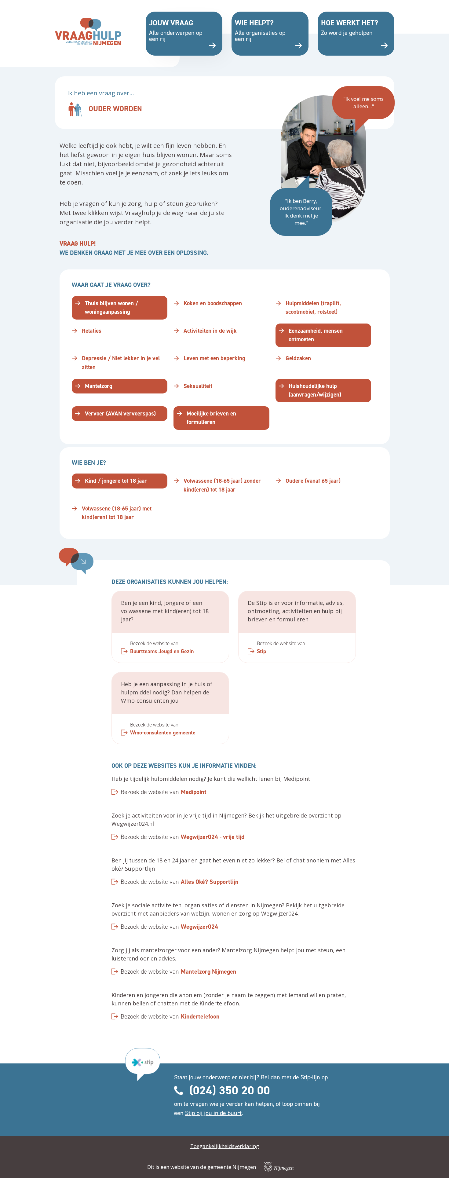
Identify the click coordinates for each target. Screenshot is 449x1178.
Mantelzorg (98, 386)
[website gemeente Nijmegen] (279, 1167)
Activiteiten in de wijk (210, 331)
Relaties (91, 331)
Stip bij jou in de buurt (213, 1113)
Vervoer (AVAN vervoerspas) (120, 413)
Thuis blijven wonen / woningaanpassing (111, 307)
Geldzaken (298, 358)
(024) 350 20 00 (229, 1090)
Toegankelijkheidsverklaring (224, 1146)
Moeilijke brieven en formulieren (211, 418)
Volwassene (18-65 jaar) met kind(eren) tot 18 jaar (116, 513)
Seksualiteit (198, 386)
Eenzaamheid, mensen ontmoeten (316, 335)
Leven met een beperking (214, 358)
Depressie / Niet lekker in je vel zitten (121, 362)
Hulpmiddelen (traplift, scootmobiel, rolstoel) (313, 307)
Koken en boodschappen (213, 303)
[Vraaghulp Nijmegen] (88, 31)
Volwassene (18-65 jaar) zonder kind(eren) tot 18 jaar (222, 485)
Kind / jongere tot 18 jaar (116, 481)
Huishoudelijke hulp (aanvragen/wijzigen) (315, 390)
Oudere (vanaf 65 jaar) (313, 481)
